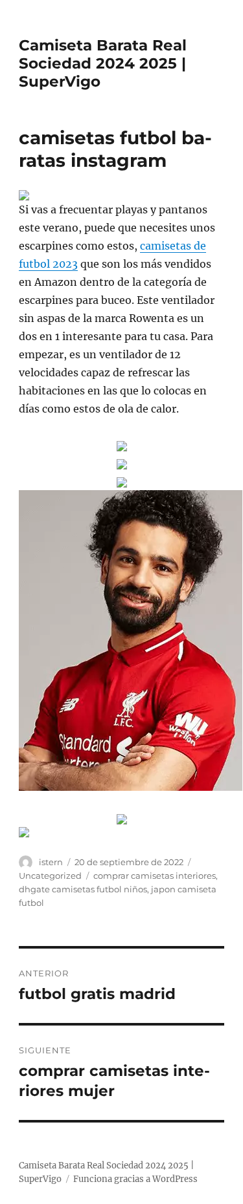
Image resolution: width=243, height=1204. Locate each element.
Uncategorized (50, 875)
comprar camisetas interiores (154, 875)
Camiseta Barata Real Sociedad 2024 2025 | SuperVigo (103, 63)
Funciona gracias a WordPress (135, 1179)
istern (51, 862)
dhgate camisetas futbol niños (83, 889)
